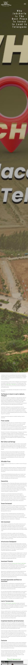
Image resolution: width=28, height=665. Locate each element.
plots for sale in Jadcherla (11, 603)
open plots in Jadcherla (11, 384)
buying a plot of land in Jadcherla (18, 563)
